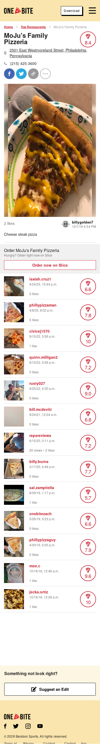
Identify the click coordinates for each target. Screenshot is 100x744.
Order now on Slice (50, 265)
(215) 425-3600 (23, 63)
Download (71, 10)
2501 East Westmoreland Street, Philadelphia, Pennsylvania (48, 52)
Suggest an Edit (54, 689)
